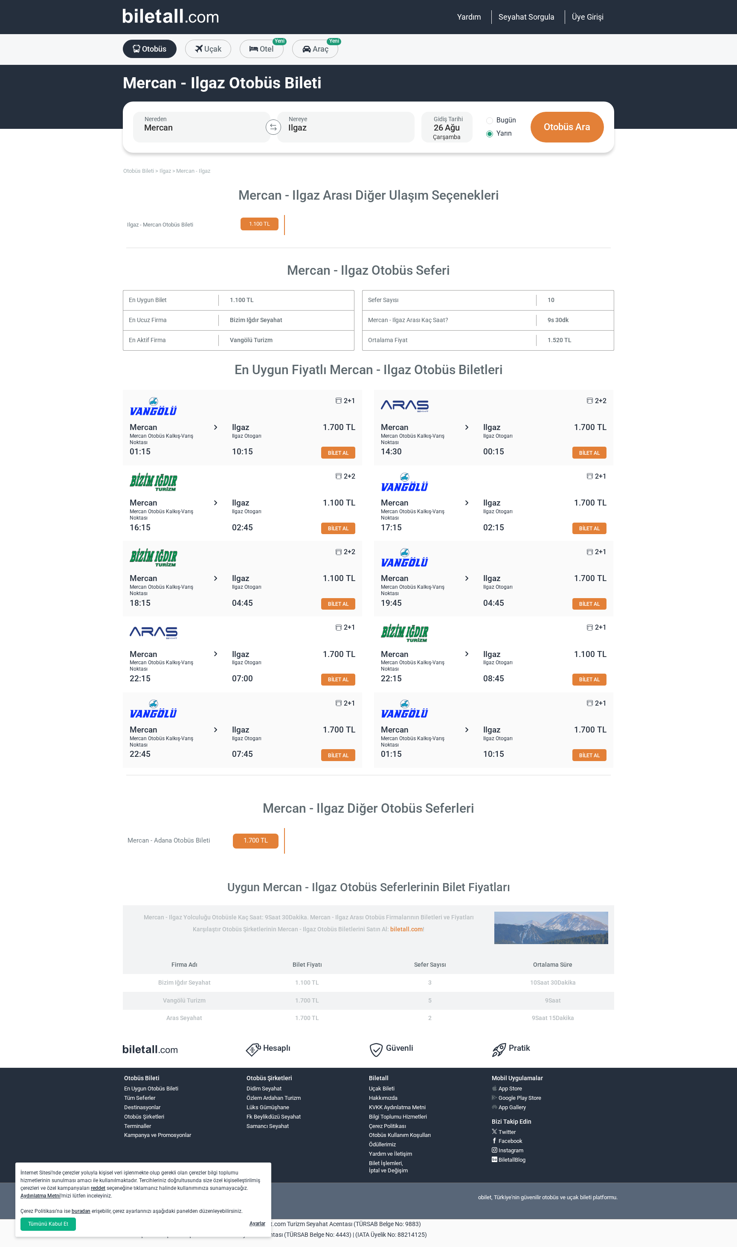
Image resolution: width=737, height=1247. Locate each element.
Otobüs (153, 48)
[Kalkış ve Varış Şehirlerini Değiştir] (273, 127)
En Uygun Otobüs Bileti (151, 1088)
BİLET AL (338, 453)
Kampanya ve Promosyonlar (157, 1135)
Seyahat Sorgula (526, 16)
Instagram (510, 1150)
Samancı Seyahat (268, 1126)
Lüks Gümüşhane (268, 1107)
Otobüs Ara (567, 127)
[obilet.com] (170, 24)
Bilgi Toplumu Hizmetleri (398, 1116)
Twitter (506, 1132)
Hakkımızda (383, 1098)
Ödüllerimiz (382, 1144)
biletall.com (406, 929)
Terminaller (137, 1126)
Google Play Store (519, 1098)
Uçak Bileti (382, 1088)
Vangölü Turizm (251, 340)
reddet (98, 1188)
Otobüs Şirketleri (144, 1116)
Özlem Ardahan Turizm (274, 1098)
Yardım (469, 16)
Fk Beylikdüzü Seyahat (274, 1116)
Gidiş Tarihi (448, 119)
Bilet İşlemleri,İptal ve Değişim (388, 1167)
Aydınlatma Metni (40, 1196)
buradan (81, 1211)
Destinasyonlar (142, 1107)
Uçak (212, 48)
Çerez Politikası (387, 1126)
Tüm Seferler (139, 1098)
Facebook (509, 1141)
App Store (509, 1088)
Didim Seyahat (264, 1088)
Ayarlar (257, 1224)
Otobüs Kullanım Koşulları (400, 1135)
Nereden (156, 119)
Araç (324, 46)
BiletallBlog (511, 1160)
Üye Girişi (588, 16)
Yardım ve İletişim (390, 1154)
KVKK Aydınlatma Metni (397, 1107)
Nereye (298, 119)
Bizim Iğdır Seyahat (256, 320)
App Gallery (511, 1107)
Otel (271, 46)
